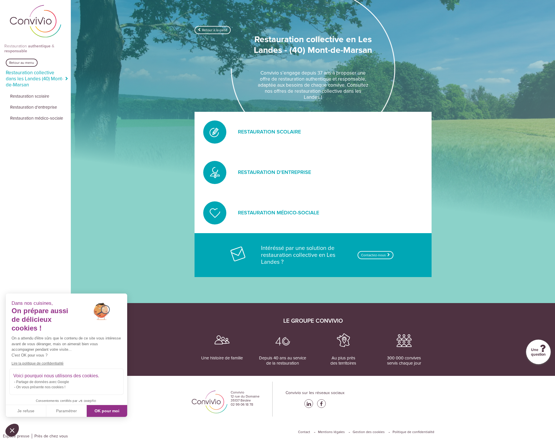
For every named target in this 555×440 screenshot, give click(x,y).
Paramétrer (66, 411)
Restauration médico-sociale (36, 118)
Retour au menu (21, 63)
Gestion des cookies (369, 432)
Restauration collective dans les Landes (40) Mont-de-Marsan (34, 79)
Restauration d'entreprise (33, 107)
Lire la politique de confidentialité (38, 363)
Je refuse (25, 411)
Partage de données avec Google (42, 382)
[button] (12, 430)
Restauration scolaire (29, 96)
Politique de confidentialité (413, 432)
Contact (304, 432)
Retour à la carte (214, 30)
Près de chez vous (51, 436)
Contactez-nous (373, 255)
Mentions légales (331, 432)
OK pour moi (107, 411)
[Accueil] (35, 22)
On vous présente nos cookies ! (40, 387)
